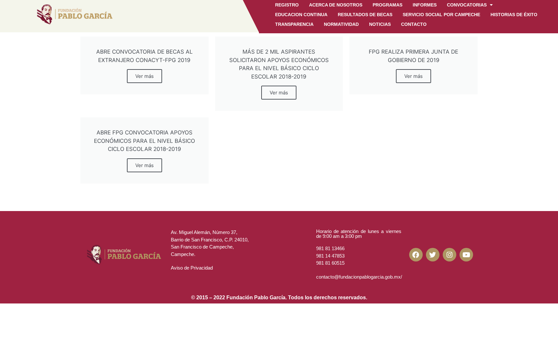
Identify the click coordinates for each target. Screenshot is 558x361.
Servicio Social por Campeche (441, 14)
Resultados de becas (365, 14)
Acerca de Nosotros (335, 4)
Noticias (380, 24)
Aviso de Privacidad (192, 268)
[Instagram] (449, 254)
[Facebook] (416, 254)
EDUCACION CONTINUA (301, 14)
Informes (425, 4)
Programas (387, 4)
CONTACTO (414, 24)
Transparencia (294, 24)
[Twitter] (432, 254)
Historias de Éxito (514, 14)
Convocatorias (467, 4)
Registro (287, 4)
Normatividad (341, 24)
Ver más (144, 76)
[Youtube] (466, 254)
